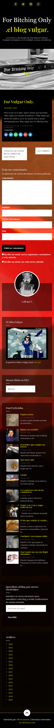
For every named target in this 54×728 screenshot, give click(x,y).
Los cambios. (43, 151)
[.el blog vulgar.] (27, 21)
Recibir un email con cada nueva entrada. (24, 262)
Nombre (6, 207)
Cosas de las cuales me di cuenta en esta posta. (14, 154)
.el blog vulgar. (27, 29)
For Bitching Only (27, 722)
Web (4, 231)
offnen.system (22, 719)
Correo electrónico (11, 219)
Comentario (7, 178)
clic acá (37, 362)
